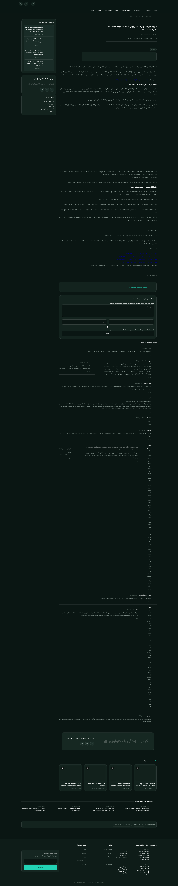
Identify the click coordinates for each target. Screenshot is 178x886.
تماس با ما (109, 857)
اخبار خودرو (51, 106)
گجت (116, 10)
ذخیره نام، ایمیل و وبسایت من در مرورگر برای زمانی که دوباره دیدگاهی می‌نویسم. (130, 330)
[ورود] (33, 4)
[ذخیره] (137, 768)
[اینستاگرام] (87, 744)
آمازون (84, 849)
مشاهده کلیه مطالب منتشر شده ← (138, 287)
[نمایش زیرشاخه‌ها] (144, 10)
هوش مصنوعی (126, 10)
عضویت (40, 867)
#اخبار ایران (152, 275)
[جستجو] (21, 4)
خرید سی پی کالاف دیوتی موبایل (121, 824)
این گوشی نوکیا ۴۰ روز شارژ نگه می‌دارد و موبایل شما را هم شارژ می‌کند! (34, 41)
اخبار (155, 10)
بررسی (99, 10)
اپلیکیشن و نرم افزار (81, 861)
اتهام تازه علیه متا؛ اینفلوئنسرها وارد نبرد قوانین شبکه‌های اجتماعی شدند (137, 809)
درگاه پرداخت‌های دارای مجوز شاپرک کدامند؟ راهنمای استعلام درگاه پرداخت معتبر (71, 785)
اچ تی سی (83, 864)
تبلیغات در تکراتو (108, 849)
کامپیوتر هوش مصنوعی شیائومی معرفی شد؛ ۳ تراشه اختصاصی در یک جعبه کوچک (34, 52)
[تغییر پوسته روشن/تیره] (26, 4)
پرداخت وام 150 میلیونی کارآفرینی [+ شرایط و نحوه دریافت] (139, 262)
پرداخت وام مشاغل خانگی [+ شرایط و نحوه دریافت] (141, 254)
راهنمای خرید (108, 10)
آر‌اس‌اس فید (109, 864)
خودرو (137, 10)
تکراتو (101, 265)
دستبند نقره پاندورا (139, 824)
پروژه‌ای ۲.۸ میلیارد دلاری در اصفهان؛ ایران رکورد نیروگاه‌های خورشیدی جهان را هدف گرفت (146, 785)
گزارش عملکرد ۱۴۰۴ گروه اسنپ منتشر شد (96, 784)
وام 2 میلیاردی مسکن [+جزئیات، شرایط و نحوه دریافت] (131, 80)
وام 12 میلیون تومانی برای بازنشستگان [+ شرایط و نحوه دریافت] (138, 257)
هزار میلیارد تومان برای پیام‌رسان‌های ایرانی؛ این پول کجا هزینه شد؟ (121, 785)
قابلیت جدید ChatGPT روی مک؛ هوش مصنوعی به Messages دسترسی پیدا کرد (103, 809)
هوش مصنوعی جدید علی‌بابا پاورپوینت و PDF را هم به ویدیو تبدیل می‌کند (34, 64)
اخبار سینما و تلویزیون (47, 109)
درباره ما (110, 853)
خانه (155, 16)
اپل (85, 857)
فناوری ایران (149, 16)
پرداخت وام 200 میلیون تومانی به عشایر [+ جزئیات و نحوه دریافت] (137, 260)
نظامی (92, 10)
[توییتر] (92, 744)
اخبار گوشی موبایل (49, 101)
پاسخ (150, 355)
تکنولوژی (148, 10)
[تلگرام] (82, 744)
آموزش (84, 853)
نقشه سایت (109, 861)
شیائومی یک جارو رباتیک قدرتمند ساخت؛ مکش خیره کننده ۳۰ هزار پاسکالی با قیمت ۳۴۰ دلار (34, 29)
